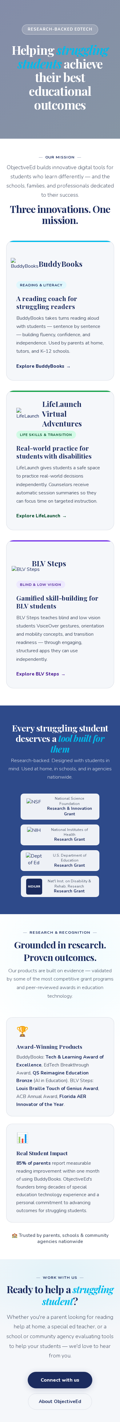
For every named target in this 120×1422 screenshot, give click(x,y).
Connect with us (60, 1380)
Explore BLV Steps (37, 674)
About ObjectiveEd (60, 1401)
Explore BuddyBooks (40, 366)
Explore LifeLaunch (38, 516)
